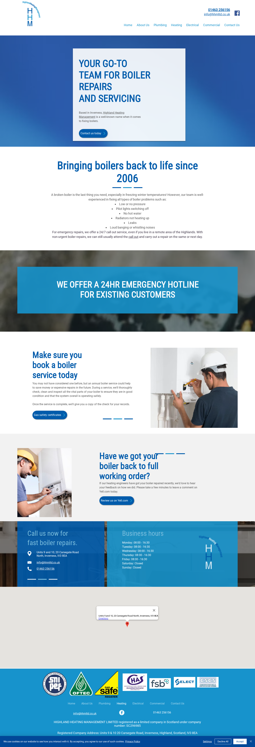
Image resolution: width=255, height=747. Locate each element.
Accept (240, 741)
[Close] (251, 741)
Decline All (223, 741)
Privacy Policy (132, 741)
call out (133, 237)
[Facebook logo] (237, 13)
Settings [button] (207, 741)
